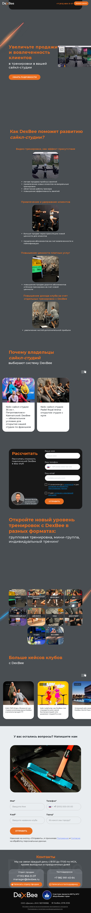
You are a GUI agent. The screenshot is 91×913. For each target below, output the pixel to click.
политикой (68, 484)
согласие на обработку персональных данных (58, 487)
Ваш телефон (51, 462)
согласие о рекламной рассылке (60, 494)
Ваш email (50, 473)
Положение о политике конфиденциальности (45, 909)
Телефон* (51, 801)
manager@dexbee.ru (26, 879)
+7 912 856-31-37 (26, 876)
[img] (47, 895)
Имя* (12, 801)
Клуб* (13, 814)
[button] (81, 3)
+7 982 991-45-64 (64, 877)
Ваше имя (50, 451)
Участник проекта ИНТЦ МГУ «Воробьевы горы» (66, 895)
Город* (50, 814)
